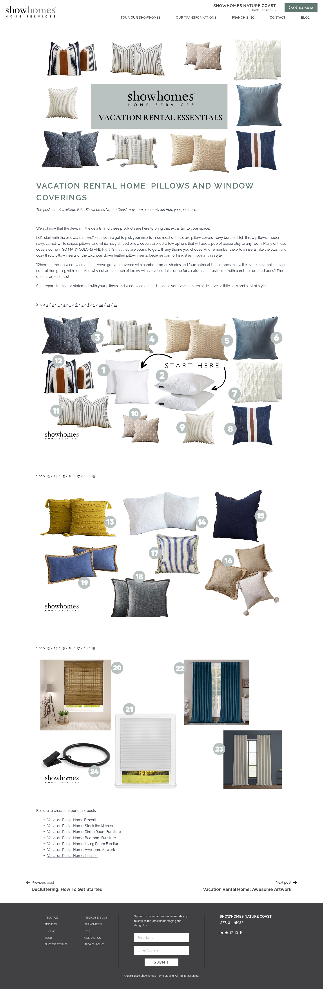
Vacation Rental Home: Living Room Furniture (83, 844)
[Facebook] (241, 933)
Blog (305, 17)
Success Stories (56, 944)
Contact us (92, 937)
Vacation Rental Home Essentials (73, 820)
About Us (51, 917)
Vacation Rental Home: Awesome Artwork (81, 850)
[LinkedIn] (221, 933)
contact (278, 17)
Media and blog (95, 917)
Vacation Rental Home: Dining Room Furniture (84, 832)
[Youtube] (226, 933)
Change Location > (262, 10)
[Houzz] (237, 933)
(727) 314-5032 (301, 7)
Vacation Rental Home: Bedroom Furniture (81, 838)
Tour (48, 937)
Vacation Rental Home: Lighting (72, 856)
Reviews (50, 931)
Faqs (87, 931)
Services (51, 924)
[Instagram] (231, 933)
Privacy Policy (94, 944)
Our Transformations (196, 17)
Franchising (243, 17)
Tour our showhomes (141, 17)
